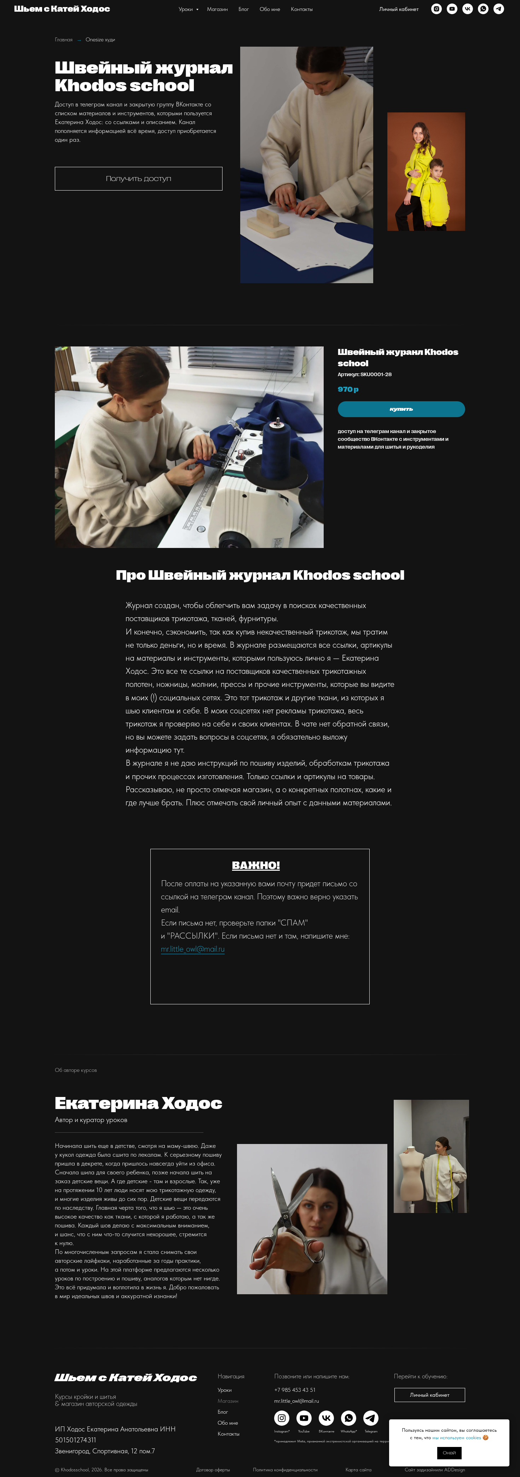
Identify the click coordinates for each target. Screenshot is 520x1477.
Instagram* (282, 1431)
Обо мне (270, 9)
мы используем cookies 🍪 (460, 1437)
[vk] (467, 9)
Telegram (371, 1431)
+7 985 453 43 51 (295, 1389)
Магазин (217, 9)
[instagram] (436, 9)
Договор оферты (213, 1469)
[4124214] (452, 9)
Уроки (186, 9)
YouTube (304, 1431)
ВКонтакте (326, 1431)
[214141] (483, 9)
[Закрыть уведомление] (504, 1424)
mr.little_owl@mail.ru (193, 949)
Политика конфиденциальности (285, 1469)
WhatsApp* (349, 1431)
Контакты (302, 9)
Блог (243, 9)
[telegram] (498, 9)
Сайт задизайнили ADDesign (435, 1469)
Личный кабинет (399, 9)
